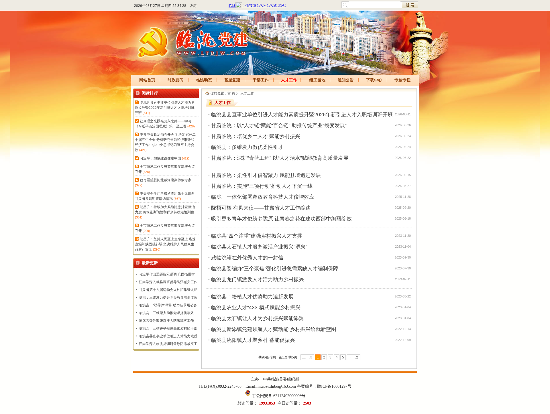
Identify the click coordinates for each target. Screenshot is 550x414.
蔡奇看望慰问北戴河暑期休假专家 (165, 180)
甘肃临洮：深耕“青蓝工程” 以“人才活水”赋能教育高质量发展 (279, 158)
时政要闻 (176, 80)
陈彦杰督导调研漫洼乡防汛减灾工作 (166, 321)
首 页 (231, 93)
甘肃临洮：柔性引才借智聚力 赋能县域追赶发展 (266, 175)
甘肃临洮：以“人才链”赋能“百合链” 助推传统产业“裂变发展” (279, 125)
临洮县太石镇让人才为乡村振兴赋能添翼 (257, 318)
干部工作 (261, 80)
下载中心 (374, 80)
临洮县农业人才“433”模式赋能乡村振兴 (255, 307)
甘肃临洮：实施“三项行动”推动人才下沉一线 (262, 186)
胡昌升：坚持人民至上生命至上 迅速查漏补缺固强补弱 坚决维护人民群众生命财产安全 (165, 244)
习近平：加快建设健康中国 (160, 158)
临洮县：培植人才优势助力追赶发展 (252, 296)
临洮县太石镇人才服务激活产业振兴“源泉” (259, 247)
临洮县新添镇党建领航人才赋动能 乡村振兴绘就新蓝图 (273, 329)
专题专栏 (402, 80)
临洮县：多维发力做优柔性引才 (247, 147)
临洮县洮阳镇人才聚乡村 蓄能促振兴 (253, 340)
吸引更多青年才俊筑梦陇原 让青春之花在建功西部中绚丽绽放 (281, 219)
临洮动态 (204, 80)
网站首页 (147, 80)
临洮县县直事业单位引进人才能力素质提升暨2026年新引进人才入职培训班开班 (165, 107)
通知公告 (346, 80)
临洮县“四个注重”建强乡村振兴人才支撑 (256, 236)
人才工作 (289, 80)
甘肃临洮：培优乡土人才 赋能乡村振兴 (255, 136)
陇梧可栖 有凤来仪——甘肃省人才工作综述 (261, 208)
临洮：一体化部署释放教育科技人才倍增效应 (262, 197)
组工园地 (317, 80)
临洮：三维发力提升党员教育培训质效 (168, 297)
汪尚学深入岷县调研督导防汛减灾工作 (168, 282)
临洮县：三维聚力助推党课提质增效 (166, 313)
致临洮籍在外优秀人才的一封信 (247, 258)
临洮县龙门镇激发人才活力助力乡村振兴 (257, 279)
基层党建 (232, 80)
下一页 (353, 357)
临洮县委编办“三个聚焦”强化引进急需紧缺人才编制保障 (274, 268)
